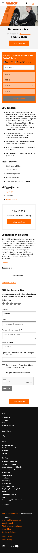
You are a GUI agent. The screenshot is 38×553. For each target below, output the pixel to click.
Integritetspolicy (8, 486)
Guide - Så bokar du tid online (12, 467)
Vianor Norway (7, 540)
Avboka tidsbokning (9, 494)
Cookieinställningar (9, 532)
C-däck (4, 423)
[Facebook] (8, 546)
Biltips (4, 441)
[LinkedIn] (12, 546)
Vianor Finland (7, 537)
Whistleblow (6, 529)
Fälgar (4, 436)
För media (5, 504)
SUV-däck (5, 420)
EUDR (3, 497)
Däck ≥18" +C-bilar (24, 62)
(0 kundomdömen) (25, 34)
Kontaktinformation (9, 464)
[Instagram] (4, 546)
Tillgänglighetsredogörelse (11, 489)
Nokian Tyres (6, 431)
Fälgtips (4, 453)
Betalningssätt (7, 483)
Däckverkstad (13, 513)
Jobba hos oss (7, 475)
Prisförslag (6, 481)
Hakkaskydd (6, 472)
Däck (3, 414)
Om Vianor (5, 458)
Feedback (5, 478)
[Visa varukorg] (33, 3)
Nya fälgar (9, 192)
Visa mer (5, 262)
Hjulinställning (11, 199)
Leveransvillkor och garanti (11, 470)
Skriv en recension (9, 283)
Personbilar (6, 417)
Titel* (4, 319)
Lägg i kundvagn (19, 43)
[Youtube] (17, 546)
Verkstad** (6, 309)
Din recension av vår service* (12, 330)
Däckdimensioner (8, 426)
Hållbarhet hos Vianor (9, 461)
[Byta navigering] (3, 3)
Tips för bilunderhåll (9, 448)
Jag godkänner (18, 372)
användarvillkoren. (23, 372)
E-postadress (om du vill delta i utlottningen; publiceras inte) (18, 354)
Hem (3, 513)
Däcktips (5, 450)
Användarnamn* (7, 342)
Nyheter (4, 492)
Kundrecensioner (8, 445)
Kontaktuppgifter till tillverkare (13, 500)
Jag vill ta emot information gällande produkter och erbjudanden (19, 366)
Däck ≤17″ (9, 62)
